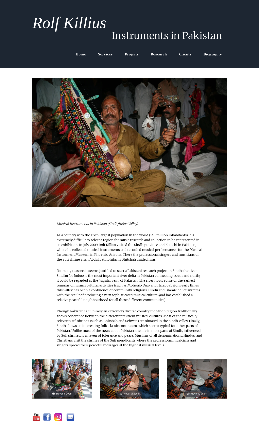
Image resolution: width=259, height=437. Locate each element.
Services (105, 54)
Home (81, 54)
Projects (132, 54)
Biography (213, 54)
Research (159, 54)
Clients (185, 54)
